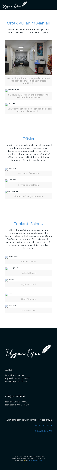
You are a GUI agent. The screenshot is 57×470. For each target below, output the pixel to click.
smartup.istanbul (35, 460)
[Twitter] (26, 465)
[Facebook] (22, 465)
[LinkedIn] (30, 465)
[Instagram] (35, 465)
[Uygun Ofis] (15, 5)
